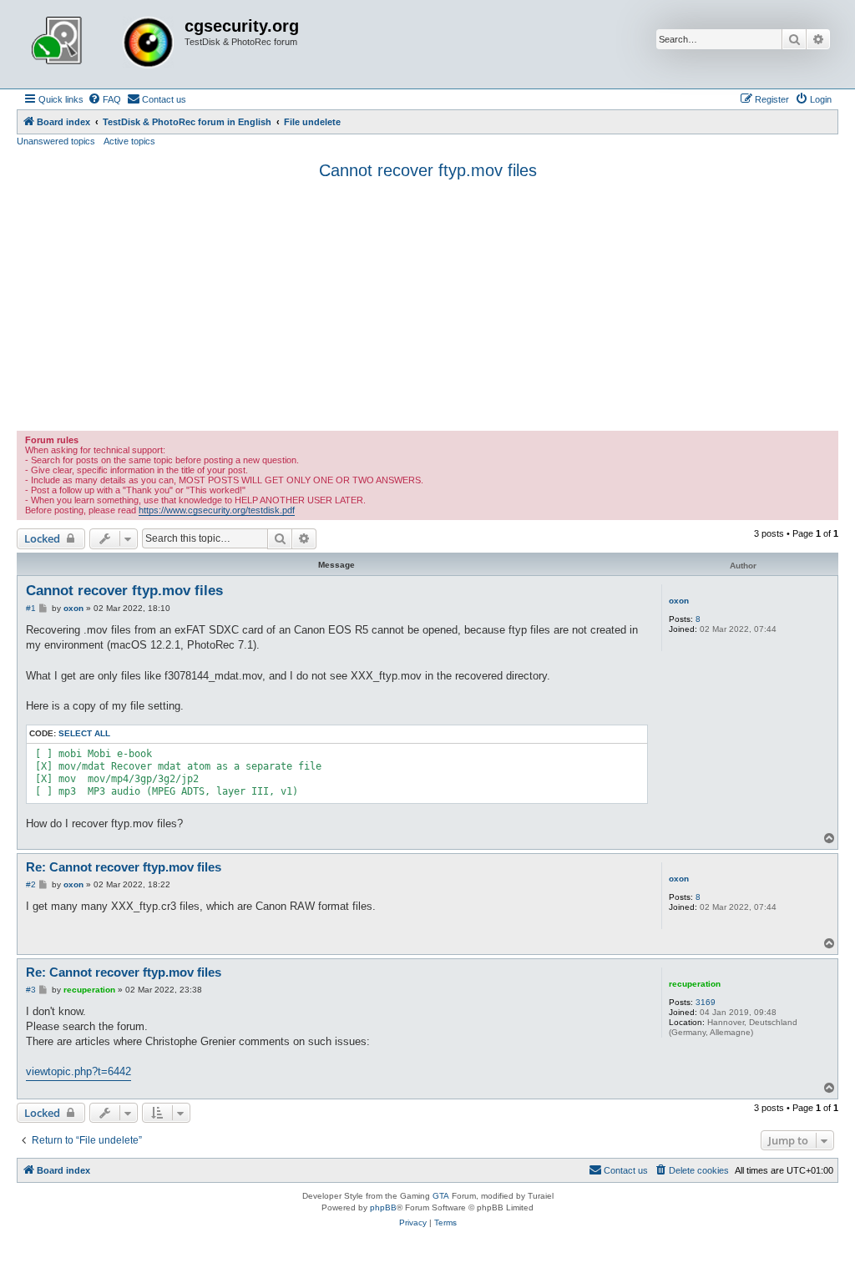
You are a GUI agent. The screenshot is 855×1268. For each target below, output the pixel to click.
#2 (31, 884)
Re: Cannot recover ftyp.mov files (123, 867)
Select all (84, 733)
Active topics (129, 141)
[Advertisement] (427, 305)
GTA (441, 1195)
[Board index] (103, 44)
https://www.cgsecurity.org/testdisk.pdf (217, 510)
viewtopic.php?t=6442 (78, 1071)
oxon (679, 600)
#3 (31, 989)
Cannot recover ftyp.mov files (428, 170)
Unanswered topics (56, 141)
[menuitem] (104, 99)
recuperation (695, 983)
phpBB (383, 1207)
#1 (31, 608)
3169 (706, 1002)
